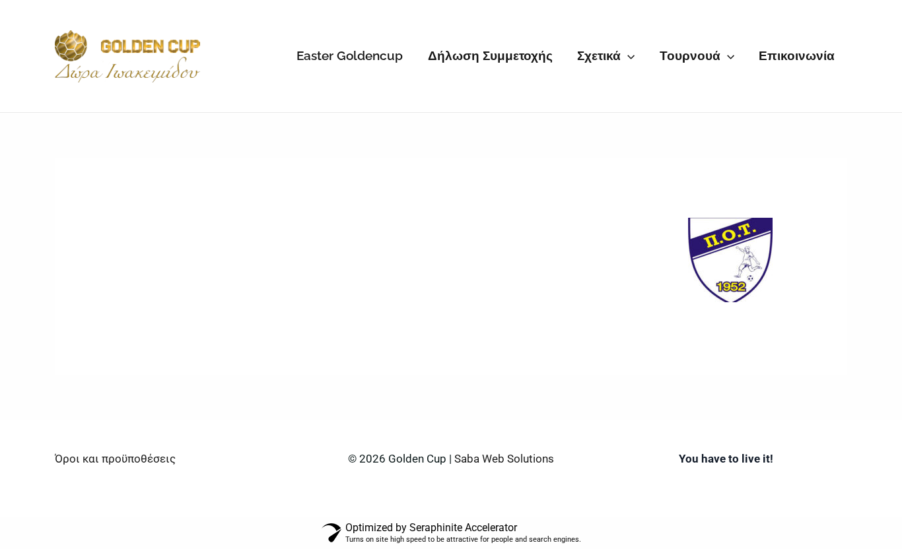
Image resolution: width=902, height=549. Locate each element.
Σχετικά (599, 55)
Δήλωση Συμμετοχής (490, 55)
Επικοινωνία (797, 55)
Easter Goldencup (349, 55)
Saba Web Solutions (504, 458)
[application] (628, 56)
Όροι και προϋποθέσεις (115, 458)
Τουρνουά (690, 55)
